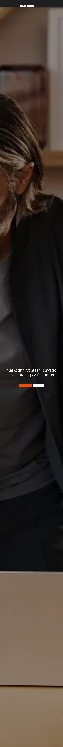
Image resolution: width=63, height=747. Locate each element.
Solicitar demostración (26, 385)
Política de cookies (7, 3)
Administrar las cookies (38, 5)
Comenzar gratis (39, 385)
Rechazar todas (30, 5)
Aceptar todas (22, 5)
